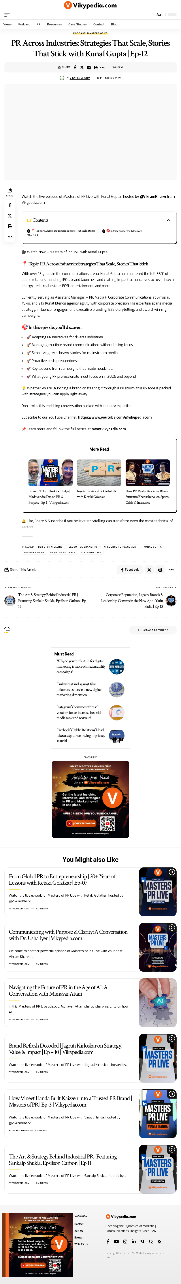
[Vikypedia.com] (90, 5)
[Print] (95, 67)
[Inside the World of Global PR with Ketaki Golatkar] (99, 472)
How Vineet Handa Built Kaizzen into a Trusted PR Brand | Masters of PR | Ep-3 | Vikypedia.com (70, 1101)
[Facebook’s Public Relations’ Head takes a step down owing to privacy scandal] (116, 735)
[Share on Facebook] (75, 67)
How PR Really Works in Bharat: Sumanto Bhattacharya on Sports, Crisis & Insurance (147, 497)
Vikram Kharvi (20, 1130)
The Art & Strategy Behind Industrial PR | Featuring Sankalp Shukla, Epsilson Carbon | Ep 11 (63, 1160)
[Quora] (151, 1241)
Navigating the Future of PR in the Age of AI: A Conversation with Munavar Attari (58, 990)
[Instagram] (125, 1241)
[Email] (89, 67)
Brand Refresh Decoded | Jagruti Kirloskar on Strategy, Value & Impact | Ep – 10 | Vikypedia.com (65, 1049)
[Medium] (142, 1241)
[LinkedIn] (134, 1241)
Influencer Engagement (120, 547)
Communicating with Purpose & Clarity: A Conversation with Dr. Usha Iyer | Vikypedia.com (68, 935)
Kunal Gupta (153, 547)
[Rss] (159, 1241)
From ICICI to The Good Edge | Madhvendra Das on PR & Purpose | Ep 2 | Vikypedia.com (49, 497)
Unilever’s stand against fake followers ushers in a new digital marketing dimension (79, 689)
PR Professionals (62, 552)
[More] (102, 67)
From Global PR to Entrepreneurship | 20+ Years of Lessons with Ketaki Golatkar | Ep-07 (62, 879)
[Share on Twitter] (82, 67)
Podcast (79, 33)
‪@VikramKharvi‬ (153, 196)
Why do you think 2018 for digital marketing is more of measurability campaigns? (81, 666)
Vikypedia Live (91, 552)
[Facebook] (108, 1241)
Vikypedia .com (80, 78)
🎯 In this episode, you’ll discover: (124, 231)
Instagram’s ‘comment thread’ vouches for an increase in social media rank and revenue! (79, 712)
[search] (151, 15)
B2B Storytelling (50, 547)
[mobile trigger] (8, 14)
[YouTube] (116, 1241)
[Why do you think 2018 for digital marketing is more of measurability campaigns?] (116, 666)
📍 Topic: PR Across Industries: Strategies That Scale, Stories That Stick (61, 233)
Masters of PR (97, 33)
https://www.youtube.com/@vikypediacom (115, 417)
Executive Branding (83, 547)
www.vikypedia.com (109, 429)
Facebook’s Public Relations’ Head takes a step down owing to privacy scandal (81, 735)
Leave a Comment (155, 630)
